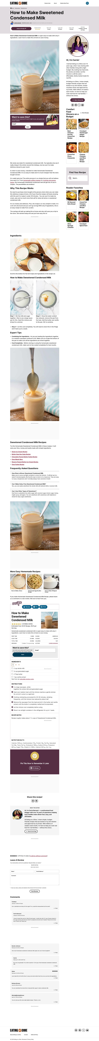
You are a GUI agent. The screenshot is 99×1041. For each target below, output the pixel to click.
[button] (35, 29)
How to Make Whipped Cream (51, 591)
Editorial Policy (34, 1034)
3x (19, 664)
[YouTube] (82, 105)
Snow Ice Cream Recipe (19, 452)
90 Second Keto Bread (71, 203)
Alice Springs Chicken (70, 225)
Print (44, 607)
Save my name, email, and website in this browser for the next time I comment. (28, 887)
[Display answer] (11, 473)
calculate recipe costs (27, 679)
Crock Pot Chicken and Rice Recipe (83, 204)
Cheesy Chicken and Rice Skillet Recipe (83, 158)
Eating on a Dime (18, 3)
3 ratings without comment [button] (38, 856)
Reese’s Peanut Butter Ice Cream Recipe (25, 462)
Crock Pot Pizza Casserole (71, 156)
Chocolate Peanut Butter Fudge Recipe (24, 457)
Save (27, 127)
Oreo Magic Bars (17, 459)
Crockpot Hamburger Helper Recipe (84, 133)
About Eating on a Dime (15, 1034)
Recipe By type (24, 8)
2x (16, 664)
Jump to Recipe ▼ (21, 28)
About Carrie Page (32, 831)
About (55, 3)
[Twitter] (79, 105)
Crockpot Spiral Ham (83, 224)
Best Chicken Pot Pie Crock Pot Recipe (71, 134)
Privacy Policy (30, 1039)
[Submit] (70, 178)
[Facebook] (75, 105)
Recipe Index (47, 3)
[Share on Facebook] (36, 800)
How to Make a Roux (16, 590)
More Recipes (85, 112)
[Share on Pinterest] (33, 800)
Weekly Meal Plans (64, 3)
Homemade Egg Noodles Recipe (34, 591)
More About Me (78, 100)
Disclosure (24, 1039)
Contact (26, 1034)
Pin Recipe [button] (36, 768)
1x (13, 664)
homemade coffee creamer (32, 180)
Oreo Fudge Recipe (18, 464)
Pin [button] (36, 607)
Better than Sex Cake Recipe (21, 454)
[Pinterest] (72, 105)
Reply (56, 908)
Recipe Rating (34, 865)
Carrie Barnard (17, 23)
